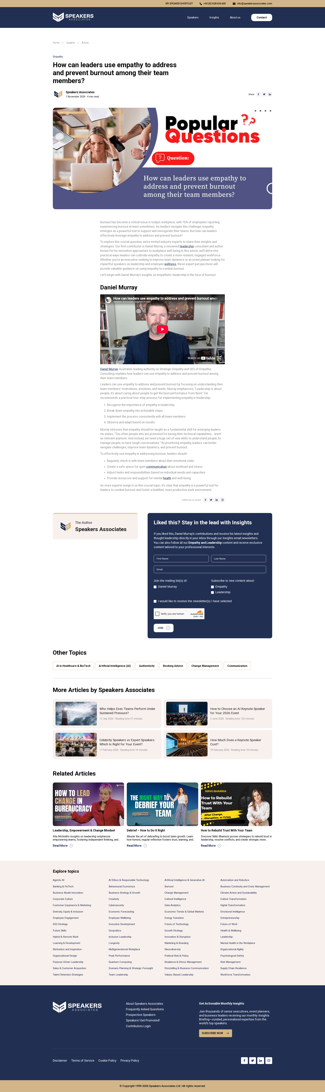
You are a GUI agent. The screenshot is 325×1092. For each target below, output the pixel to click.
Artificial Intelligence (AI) (115, 665)
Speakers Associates (80, 92)
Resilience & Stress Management (183, 961)
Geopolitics (115, 930)
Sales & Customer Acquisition (69, 968)
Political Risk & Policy (177, 955)
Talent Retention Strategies (68, 974)
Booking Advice (173, 665)
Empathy (58, 56)
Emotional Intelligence (232, 911)
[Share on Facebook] (258, 94)
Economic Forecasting (121, 911)
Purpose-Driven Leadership (68, 961)
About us (235, 17)
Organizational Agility (232, 949)
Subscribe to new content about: (233, 580)
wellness (170, 264)
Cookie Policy (107, 1060)
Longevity (114, 943)
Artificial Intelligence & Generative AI (185, 880)
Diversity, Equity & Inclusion (68, 911)
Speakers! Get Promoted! (143, 1020)
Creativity (114, 899)
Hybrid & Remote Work (65, 936)
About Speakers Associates (144, 1003)
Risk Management (230, 961)
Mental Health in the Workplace (237, 943)
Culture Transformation (233, 899)
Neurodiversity (173, 949)
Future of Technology (177, 924)
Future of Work (228, 924)
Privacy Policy (130, 1060)
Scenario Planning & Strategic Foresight (131, 968)
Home (56, 42)
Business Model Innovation (68, 892)
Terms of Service (82, 1060)
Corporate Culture (63, 899)
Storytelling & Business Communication (187, 968)
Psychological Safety (232, 955)
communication (156, 466)
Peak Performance (119, 955)
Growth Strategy (174, 930)
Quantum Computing (120, 961)
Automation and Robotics (234, 880)
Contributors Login (138, 1026)
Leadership (222, 592)
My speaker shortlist (179, 3)
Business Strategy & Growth (124, 892)
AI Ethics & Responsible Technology (129, 880)
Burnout (169, 886)
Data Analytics (173, 905)
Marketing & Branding (176, 943)
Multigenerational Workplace (124, 949)
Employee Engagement (66, 917)
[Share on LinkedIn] (269, 94)
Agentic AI (58, 880)
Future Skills (59, 930)
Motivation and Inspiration (67, 949)
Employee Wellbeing (120, 917)
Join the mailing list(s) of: (170, 580)
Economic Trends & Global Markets (184, 911)
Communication (237, 665)
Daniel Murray (109, 369)
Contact (262, 17)
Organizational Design (65, 955)
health (167, 478)
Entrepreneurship (229, 917)
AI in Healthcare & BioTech (73, 665)
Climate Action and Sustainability (238, 892)
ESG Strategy (60, 924)
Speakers (193, 17)
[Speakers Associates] (73, 17)
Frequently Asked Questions (145, 1009)
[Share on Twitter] (264, 94)
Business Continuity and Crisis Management (245, 886)
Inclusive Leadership (120, 936)
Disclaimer (60, 1060)
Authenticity (147, 665)
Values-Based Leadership (179, 974)
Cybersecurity (116, 905)
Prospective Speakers (141, 1015)
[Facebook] (205, 499)
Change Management (205, 665)
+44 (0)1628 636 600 (214, 3)
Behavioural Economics (122, 886)
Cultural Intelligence (175, 899)
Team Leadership (118, 974)
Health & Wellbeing (230, 930)
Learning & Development (66, 943)
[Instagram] (222, 499)
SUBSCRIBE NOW (212, 1033)
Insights (214, 17)
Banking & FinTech (63, 886)
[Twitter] (211, 499)
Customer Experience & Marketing (72, 905)
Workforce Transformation (235, 974)
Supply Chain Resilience (233, 968)
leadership (187, 246)
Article (85, 42)
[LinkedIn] (216, 499)
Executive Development (122, 924)
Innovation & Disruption (178, 936)
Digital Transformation (232, 905)
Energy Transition (174, 917)
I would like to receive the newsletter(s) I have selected (194, 601)
